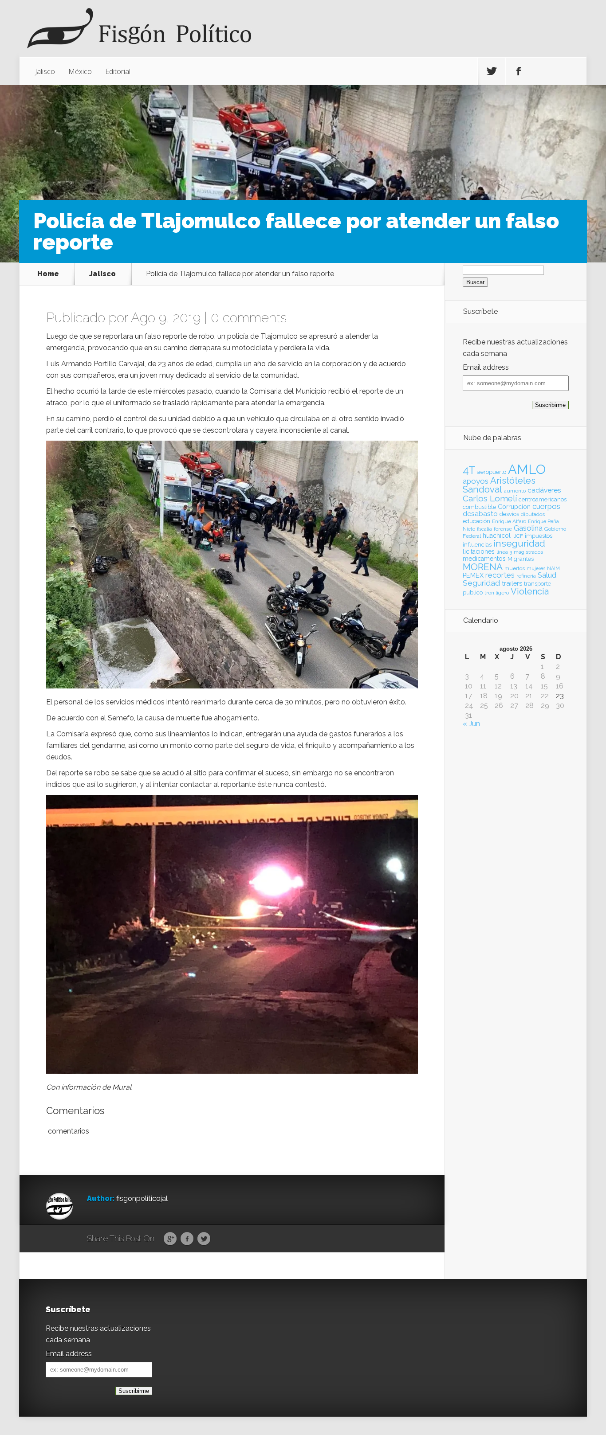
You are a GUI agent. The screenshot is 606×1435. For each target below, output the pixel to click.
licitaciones (479, 551)
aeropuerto (491, 472)
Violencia (530, 591)
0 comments (249, 317)
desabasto (480, 513)
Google (170, 1239)
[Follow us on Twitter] (491, 71)
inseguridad (519, 543)
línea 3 (504, 552)
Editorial (117, 71)
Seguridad (481, 583)
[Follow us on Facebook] (518, 71)
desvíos (509, 514)
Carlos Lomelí (490, 498)
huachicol (497, 535)
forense (503, 529)
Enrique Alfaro (509, 521)
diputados (533, 514)
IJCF (517, 536)
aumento (515, 491)
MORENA (483, 566)
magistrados (528, 552)
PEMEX (473, 575)
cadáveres (544, 490)
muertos (514, 568)
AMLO (527, 469)
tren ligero (496, 593)
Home (48, 274)
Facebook (187, 1239)
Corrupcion (514, 506)
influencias (477, 544)
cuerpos (546, 506)
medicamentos (484, 558)
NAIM (553, 568)
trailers (512, 583)
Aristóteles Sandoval (499, 485)
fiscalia (484, 529)
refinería (526, 576)
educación (476, 521)
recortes (500, 575)
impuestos (538, 535)
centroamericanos (543, 499)
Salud (547, 575)
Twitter (204, 1239)
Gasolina (528, 528)
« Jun (471, 723)
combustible (479, 507)
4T (469, 470)
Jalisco (45, 71)
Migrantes (521, 558)
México (80, 71)
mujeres (536, 568)
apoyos (475, 481)
